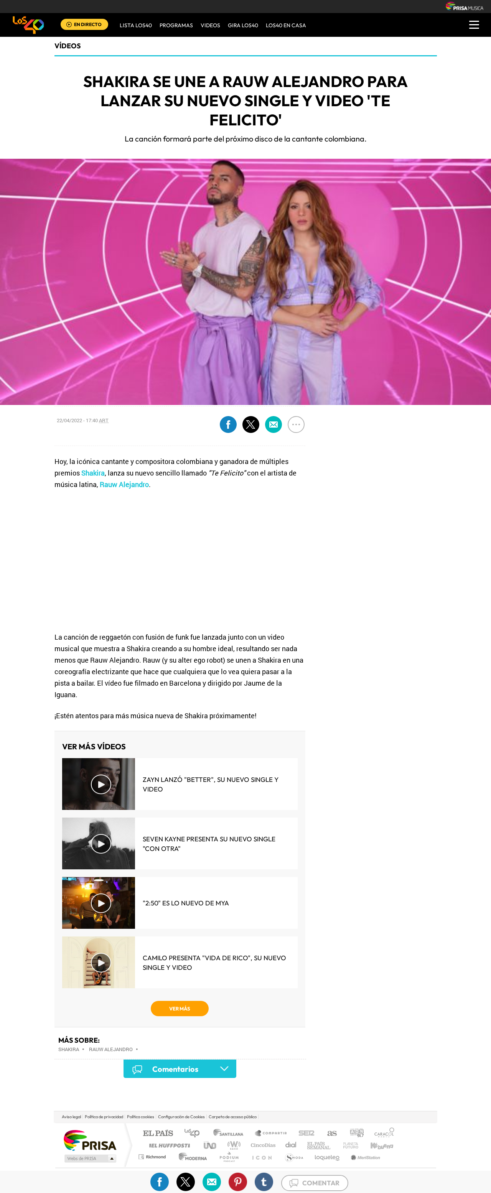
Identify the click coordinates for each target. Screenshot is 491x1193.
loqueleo (327, 1157)
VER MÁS (179, 1008)
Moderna (191, 1157)
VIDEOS (210, 25)
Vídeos (67, 45)
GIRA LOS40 (243, 25)
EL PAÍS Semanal (319, 1145)
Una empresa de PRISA (89, 1140)
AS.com (328, 1134)
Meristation (364, 1157)
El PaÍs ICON (261, 1157)
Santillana (230, 1134)
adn (353, 1134)
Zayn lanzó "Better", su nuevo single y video (210, 784)
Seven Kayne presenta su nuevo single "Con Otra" (209, 843)
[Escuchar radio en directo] (69, 25)
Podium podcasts (228, 1157)
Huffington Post (168, 1145)
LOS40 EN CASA (286, 25)
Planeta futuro (347, 1145)
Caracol (382, 1134)
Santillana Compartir (271, 1134)
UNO (211, 1145)
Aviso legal (71, 1116)
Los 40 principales (194, 1134)
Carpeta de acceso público (233, 1116)
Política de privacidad (104, 1116)
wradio (232, 1145)
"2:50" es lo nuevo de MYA (186, 903)
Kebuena (375, 1145)
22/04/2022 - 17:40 (83, 420)
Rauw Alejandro (111, 1049)
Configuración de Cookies (181, 1116)
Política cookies (140, 1116)
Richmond (153, 1157)
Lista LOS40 (136, 25)
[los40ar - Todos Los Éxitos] (28, 25)
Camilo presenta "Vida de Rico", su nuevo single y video (214, 962)
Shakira (68, 1049)
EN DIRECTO (88, 24)
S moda (293, 1157)
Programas (176, 25)
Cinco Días (262, 1145)
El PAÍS (158, 1134)
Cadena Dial (291, 1145)
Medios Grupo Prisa (89, 1158)
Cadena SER (304, 1134)
